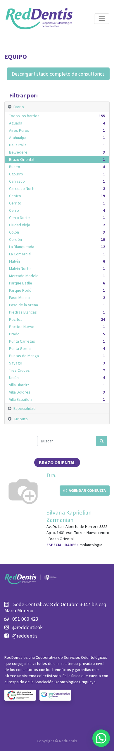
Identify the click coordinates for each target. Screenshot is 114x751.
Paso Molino (57, 297)
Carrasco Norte (57, 188)
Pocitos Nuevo (57, 326)
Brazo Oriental (57, 159)
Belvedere (57, 152)
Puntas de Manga (57, 355)
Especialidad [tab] (24, 408)
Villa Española (57, 399)
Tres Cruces (57, 370)
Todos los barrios (57, 115)
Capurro (57, 174)
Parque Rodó (57, 290)
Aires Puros (57, 130)
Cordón (57, 239)
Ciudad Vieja (57, 224)
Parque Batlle (57, 283)
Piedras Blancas (57, 312)
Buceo (57, 166)
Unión (57, 377)
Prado (57, 334)
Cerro (57, 210)
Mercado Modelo (57, 275)
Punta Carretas (57, 341)
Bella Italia (57, 144)
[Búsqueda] (101, 441)
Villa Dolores (57, 392)
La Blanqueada (57, 246)
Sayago (57, 363)
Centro (57, 195)
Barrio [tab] (18, 106)
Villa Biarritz (57, 384)
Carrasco (57, 181)
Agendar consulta (86, 490)
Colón (57, 232)
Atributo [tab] (20, 418)
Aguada (57, 123)
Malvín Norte (57, 268)
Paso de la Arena (57, 304)
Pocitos (57, 319)
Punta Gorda (57, 348)
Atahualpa (57, 137)
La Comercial (57, 254)
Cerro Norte (57, 217)
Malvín (57, 261)
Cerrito (57, 203)
